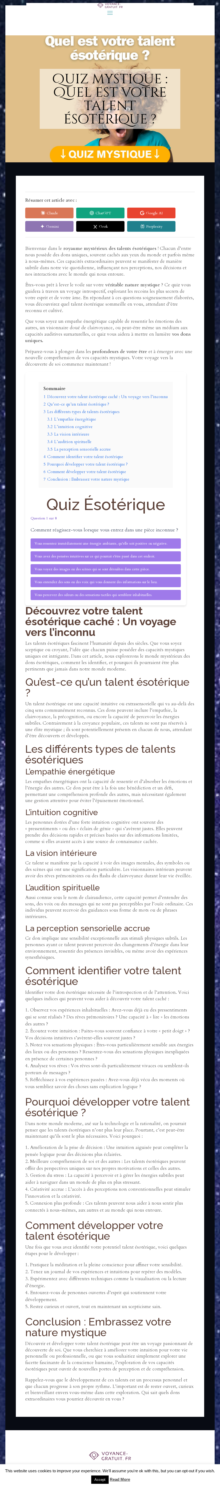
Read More (120, 1479)
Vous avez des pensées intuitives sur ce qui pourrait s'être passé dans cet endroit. (95, 556)
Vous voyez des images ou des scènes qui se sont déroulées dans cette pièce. (92, 569)
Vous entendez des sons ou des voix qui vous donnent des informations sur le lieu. (96, 582)
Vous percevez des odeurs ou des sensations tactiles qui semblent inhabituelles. (93, 595)
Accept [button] (99, 1480)
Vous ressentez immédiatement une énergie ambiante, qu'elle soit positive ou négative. (101, 543)
